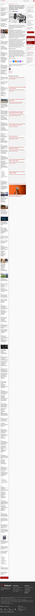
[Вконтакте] (6, 609)
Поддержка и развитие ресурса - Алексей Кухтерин (22, 610)
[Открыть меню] (33, 1)
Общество (14, 587)
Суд (21, 587)
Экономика (17, 588)
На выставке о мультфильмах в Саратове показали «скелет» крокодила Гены (30, 16)
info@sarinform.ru (29, 43)
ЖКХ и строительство (16, 590)
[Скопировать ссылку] (17, 11)
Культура (21, 590)
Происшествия (19, 587)
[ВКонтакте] (13, 11)
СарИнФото (17, 591)
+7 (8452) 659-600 (27, 590)
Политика (14, 588)
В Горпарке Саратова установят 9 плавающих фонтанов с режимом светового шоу (30, 10)
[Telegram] (15, 11)
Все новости (3, 4)
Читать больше (31, 32)
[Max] (30, 38)
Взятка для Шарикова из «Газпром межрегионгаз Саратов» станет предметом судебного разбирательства (30, 23)
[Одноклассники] (14, 11)
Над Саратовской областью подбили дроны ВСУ (30, 28)
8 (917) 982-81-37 (29, 41)
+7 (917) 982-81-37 (27, 588)
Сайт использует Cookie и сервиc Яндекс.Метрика (7, 603)
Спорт (14, 591)
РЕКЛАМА (26, 592)
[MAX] (16, 11)
